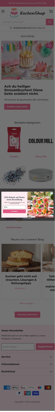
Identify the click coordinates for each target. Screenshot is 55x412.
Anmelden (14, 211)
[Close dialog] (52, 193)
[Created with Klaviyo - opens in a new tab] (27, 218)
